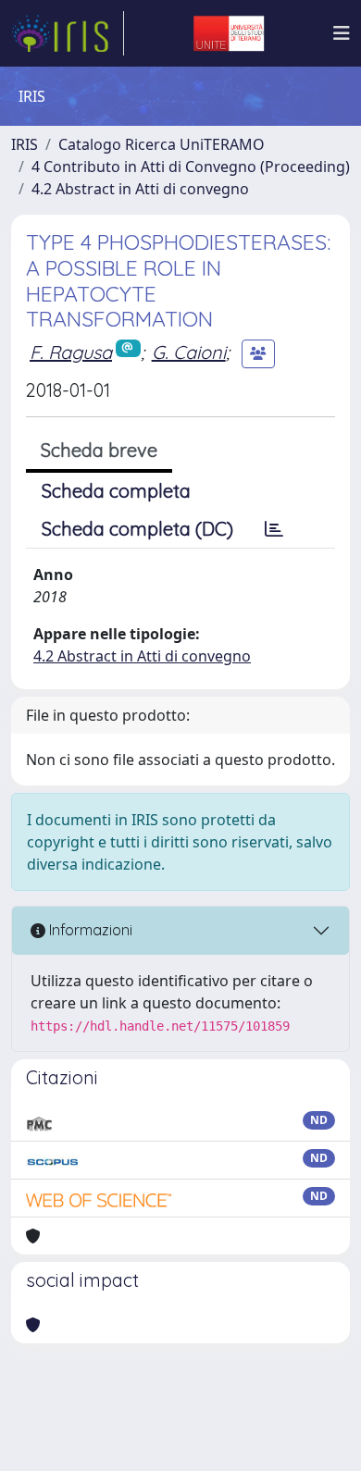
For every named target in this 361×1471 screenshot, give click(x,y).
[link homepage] (67, 33)
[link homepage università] (229, 33)
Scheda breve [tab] (99, 450)
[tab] (274, 529)
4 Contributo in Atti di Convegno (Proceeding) (190, 166)
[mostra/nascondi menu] (341, 33)
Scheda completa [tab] (116, 490)
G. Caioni (189, 352)
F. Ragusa (71, 352)
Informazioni (88, 930)
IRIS (24, 144)
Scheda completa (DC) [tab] (137, 528)
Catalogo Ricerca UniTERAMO (161, 144)
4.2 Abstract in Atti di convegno (140, 189)
